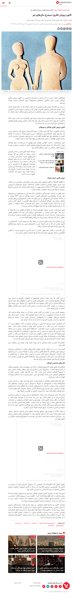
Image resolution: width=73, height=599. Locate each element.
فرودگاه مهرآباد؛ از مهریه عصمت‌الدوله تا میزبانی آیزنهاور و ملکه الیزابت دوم (50, 549)
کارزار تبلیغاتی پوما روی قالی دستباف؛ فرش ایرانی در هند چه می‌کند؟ (23, 569)
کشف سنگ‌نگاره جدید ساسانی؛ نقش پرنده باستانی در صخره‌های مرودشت (51, 569)
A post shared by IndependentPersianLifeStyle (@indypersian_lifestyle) (41, 294)
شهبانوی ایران (51, 525)
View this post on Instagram (54, 267)
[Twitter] (64, 28)
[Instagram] (52, 586)
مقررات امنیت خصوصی (34, 586)
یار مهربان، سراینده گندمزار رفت (46, 167)
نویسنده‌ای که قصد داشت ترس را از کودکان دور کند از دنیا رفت (46, 162)
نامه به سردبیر (17, 583)
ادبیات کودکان (27, 523)
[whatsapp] (43, 586)
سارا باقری (69, 24)
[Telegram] (47, 586)
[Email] (61, 28)
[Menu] (3, 3)
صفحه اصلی (66, 10)
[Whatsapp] (67, 28)
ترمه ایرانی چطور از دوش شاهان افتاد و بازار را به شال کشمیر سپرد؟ (22, 549)
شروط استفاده (36, 583)
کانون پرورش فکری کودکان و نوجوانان (47, 523)
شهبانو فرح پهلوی (59, 525)
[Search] (10, 3)
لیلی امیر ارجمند (18, 523)
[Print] (58, 28)
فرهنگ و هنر (57, 10)
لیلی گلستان (34, 523)
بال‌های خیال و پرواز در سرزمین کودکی (46, 155)
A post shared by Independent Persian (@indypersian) (40, 480)
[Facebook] (70, 28)
